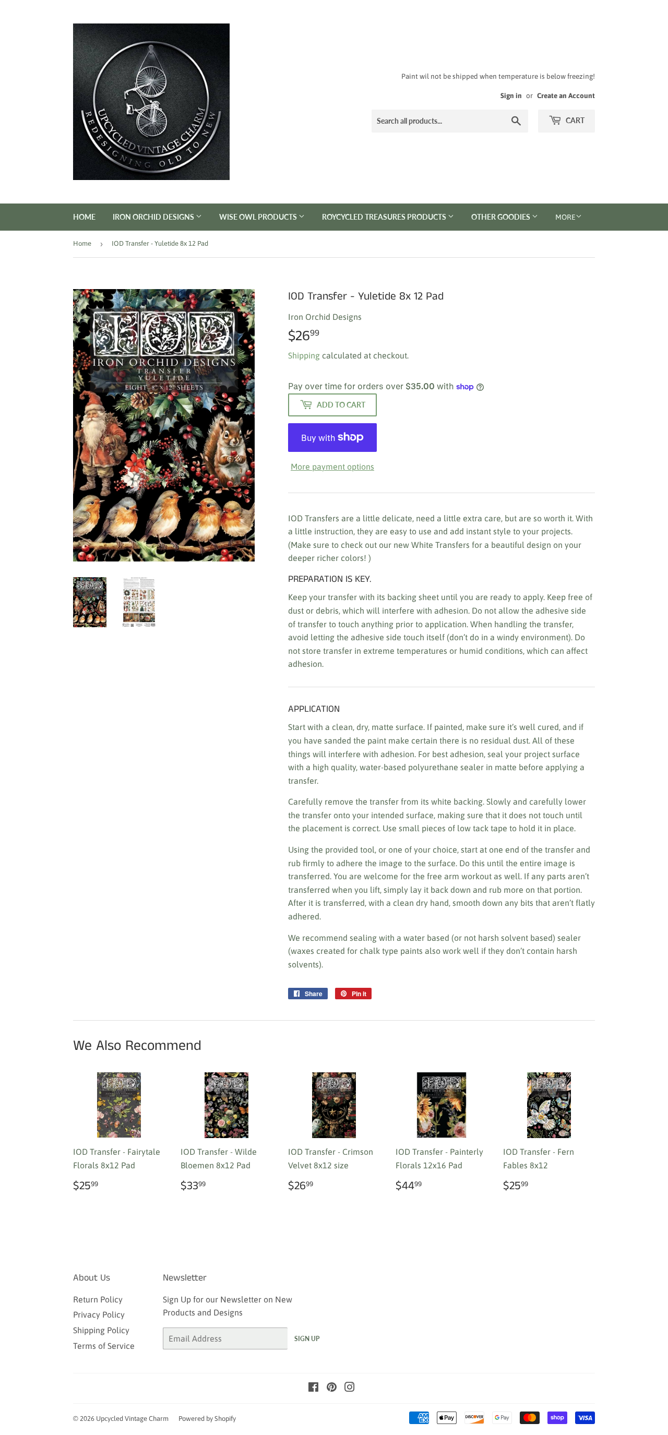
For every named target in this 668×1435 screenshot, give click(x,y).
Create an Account (566, 95)
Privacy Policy (99, 1314)
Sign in (511, 95)
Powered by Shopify (207, 1418)
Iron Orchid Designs (154, 216)
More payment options (332, 466)
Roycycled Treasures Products (385, 216)
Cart (574, 120)
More (565, 217)
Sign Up (306, 1339)
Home (84, 216)
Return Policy (98, 1299)
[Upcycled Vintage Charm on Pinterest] (331, 1388)
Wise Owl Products (259, 216)
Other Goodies (501, 216)
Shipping (304, 355)
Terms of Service (104, 1345)
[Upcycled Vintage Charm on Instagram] (349, 1388)
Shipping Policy (101, 1330)
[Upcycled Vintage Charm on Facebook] (313, 1388)
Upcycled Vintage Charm (132, 1418)
